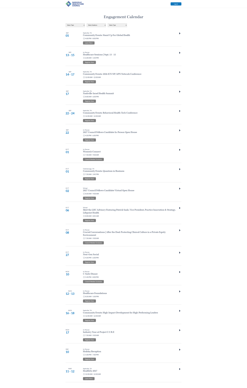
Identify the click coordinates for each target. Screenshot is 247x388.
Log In (176, 4)
